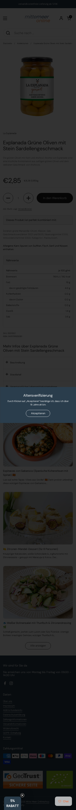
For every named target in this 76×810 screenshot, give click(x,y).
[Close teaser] (22, 795)
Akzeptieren (38, 413)
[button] (12, 803)
